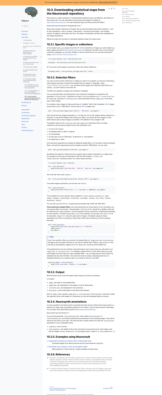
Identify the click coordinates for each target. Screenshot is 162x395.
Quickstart (25, 31)
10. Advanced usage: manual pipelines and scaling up (29, 80)
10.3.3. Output (126, 16)
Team (23, 124)
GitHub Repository (27, 130)
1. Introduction (27, 40)
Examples (24, 34)
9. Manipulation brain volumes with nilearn (29, 75)
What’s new (25, 121)
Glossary (24, 105)
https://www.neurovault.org (56, 22)
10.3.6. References (127, 22)
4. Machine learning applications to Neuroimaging (29, 52)
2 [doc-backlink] (47, 368)
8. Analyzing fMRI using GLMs (30, 70)
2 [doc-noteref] (68, 312)
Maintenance (26, 118)
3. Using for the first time (32, 47)
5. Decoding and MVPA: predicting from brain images (30, 58)
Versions (24, 127)
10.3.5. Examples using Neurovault (131, 20)
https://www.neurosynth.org (85, 309)
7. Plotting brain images (30, 67)
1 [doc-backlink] (47, 358)
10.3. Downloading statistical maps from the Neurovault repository (32, 98)
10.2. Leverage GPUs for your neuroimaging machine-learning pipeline (32, 92)
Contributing (25, 112)
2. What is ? (29, 43)
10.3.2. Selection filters (128, 14)
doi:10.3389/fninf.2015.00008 (59, 365)
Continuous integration (29, 115)
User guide (25, 37)
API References (26, 102)
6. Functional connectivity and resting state (31, 63)
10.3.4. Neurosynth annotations (130, 18)
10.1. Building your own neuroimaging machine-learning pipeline (31, 86)
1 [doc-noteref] (80, 25)
